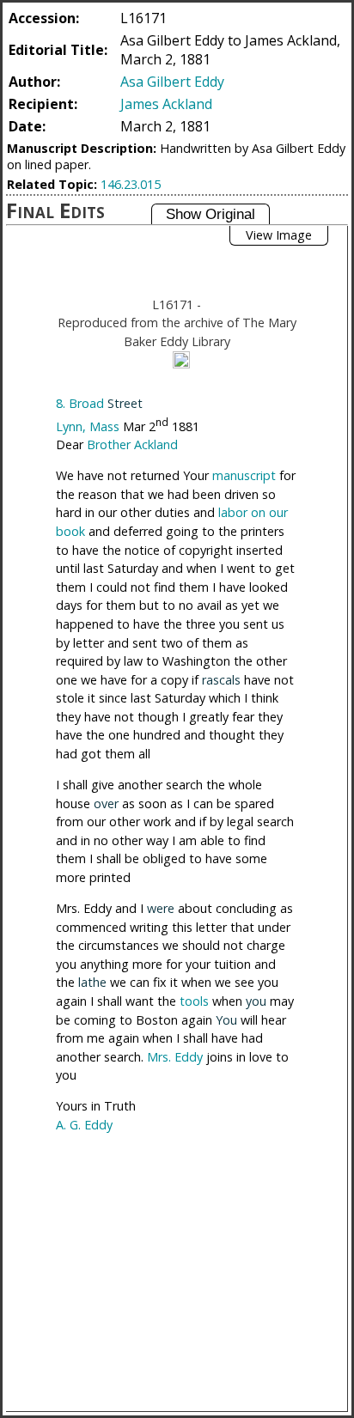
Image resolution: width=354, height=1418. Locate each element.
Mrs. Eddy (175, 1057)
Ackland (156, 444)
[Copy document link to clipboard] (181, 359)
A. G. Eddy (84, 1125)
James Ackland (166, 103)
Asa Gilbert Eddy (172, 81)
